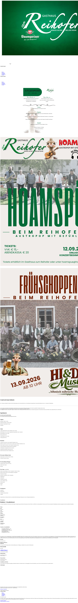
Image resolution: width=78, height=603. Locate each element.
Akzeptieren (1, 600)
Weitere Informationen (3, 601)
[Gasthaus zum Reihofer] (9, 70)
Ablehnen (5, 600)
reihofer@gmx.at (3, 550)
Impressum (7, 601)
